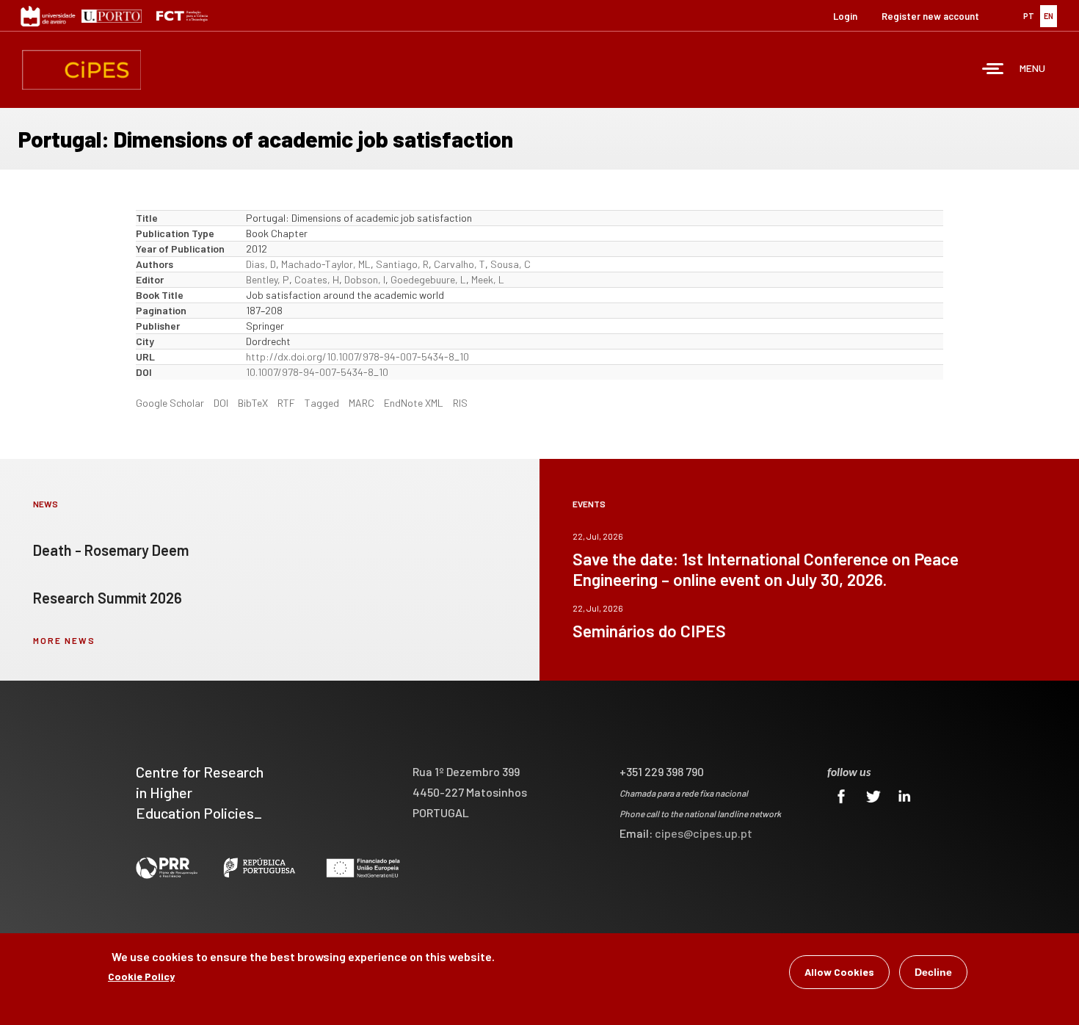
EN (1048, 16)
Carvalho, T (459, 264)
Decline (933, 972)
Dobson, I (364, 279)
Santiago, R (402, 264)
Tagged (322, 402)
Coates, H (316, 279)
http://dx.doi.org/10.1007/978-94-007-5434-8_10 (357, 356)
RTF (286, 402)
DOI (221, 402)
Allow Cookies (839, 972)
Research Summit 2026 (107, 597)
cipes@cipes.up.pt (703, 833)
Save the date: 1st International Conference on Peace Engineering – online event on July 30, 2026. (766, 569)
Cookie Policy (141, 976)
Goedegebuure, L (428, 279)
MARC (361, 402)
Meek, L (487, 279)
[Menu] (993, 70)
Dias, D (261, 264)
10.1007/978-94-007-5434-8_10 (317, 372)
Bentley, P (267, 279)
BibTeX (253, 402)
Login (845, 16)
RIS (460, 402)
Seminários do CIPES (649, 630)
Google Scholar (170, 402)
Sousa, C (510, 264)
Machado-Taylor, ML (326, 264)
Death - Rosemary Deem (111, 550)
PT (1028, 16)
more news (64, 640)
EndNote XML (413, 402)
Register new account (930, 16)
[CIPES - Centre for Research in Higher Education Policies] (81, 70)
